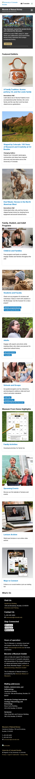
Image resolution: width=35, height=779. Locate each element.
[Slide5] (11, 46)
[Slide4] (10, 46)
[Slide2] (8, 46)
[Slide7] (13, 46)
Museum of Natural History (12, 9)
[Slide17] (24, 46)
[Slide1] (7, 46)
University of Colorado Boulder (11, 750)
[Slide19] (26, 46)
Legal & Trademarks (13, 754)
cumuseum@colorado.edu (14, 617)
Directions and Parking (11, 608)
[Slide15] (22, 46)
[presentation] (17, 71)
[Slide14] (21, 46)
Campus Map (24, 754)
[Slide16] (23, 46)
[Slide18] (25, 46)
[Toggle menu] (32, 10)
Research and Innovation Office (9, 11)
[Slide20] (27, 46)
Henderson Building (10, 603)
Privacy (4, 754)
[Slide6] (12, 46)
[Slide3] (9, 46)
